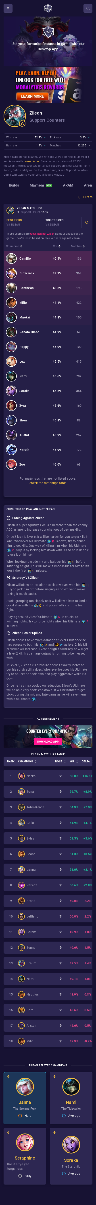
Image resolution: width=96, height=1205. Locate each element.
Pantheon (34, 174)
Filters (87, 197)
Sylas (28, 170)
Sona (78, 165)
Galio (16, 170)
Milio (45, 174)
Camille (8, 174)
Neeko (70, 165)
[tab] (14, 186)
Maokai (58, 174)
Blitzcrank (20, 174)
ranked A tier (31, 161)
